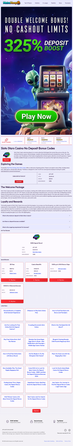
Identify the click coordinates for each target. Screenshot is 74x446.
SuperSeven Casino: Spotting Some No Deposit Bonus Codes (36, 383)
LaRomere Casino (14, 292)
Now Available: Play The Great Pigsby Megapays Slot (12, 369)
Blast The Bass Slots (56, 141)
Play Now (6, 160)
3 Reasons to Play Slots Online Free (36, 311)
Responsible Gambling (49, 441)
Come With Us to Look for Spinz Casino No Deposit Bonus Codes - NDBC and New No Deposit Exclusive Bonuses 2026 (36, 372)
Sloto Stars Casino (21, 167)
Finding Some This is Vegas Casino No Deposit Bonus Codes (12, 384)
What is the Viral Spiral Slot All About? (60, 326)
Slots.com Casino (62, 268)
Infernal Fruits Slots (41, 141)
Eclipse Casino (13, 273)
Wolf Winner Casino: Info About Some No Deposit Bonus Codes (12, 399)
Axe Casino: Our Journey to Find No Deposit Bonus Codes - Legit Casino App (61, 384)
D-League (45, 3)
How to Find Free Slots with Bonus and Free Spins (60, 311)
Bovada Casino (37, 273)
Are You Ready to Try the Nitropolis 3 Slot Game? (36, 355)
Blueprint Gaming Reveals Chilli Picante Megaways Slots (61, 340)
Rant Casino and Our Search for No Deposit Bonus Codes (36, 398)
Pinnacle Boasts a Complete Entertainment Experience (12, 311)
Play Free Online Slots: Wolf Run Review (12, 340)
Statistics (37, 3)
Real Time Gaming (11, 167)
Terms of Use (68, 441)
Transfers (53, 3)
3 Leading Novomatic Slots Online (36, 326)
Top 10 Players (28, 3)
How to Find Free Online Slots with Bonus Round (12, 355)
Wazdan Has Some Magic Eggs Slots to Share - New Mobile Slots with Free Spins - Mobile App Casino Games (36, 342)
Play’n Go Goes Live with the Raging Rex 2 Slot (61, 355)
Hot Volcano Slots (27, 141)
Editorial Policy (59, 441)
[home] (12, 5)
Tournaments (68, 3)
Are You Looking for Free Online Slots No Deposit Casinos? (12, 327)
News (60, 3)
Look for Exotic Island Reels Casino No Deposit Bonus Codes (60, 370)
